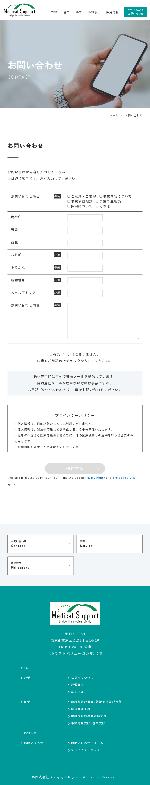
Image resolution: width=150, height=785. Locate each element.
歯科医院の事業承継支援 (89, 716)
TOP (27, 667)
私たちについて (82, 677)
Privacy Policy (95, 477)
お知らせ (30, 733)
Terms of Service (123, 477)
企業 (27, 677)
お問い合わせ (33, 743)
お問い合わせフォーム (87, 743)
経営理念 (77, 684)
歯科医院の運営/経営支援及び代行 (96, 701)
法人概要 (77, 692)
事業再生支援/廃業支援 (88, 723)
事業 (27, 701)
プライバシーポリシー (87, 750)
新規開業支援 (81, 709)
